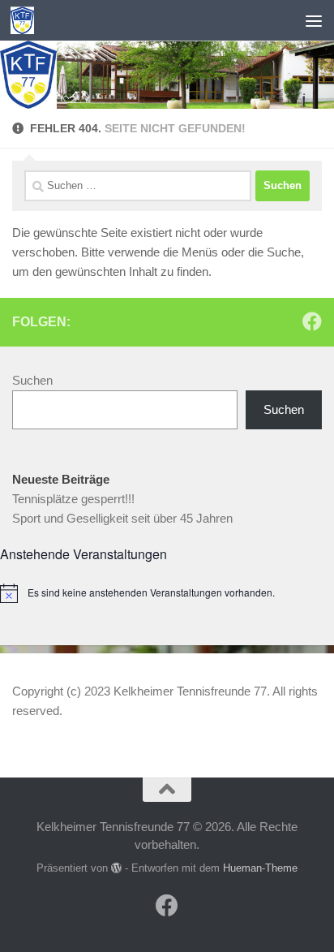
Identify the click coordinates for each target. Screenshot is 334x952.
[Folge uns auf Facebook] (312, 321)
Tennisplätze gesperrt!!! (73, 499)
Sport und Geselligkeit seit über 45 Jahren (122, 518)
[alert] (167, 593)
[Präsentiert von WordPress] (116, 868)
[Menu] (313, 20)
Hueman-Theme (260, 868)
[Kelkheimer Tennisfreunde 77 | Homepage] (26, 20)
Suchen (32, 380)
